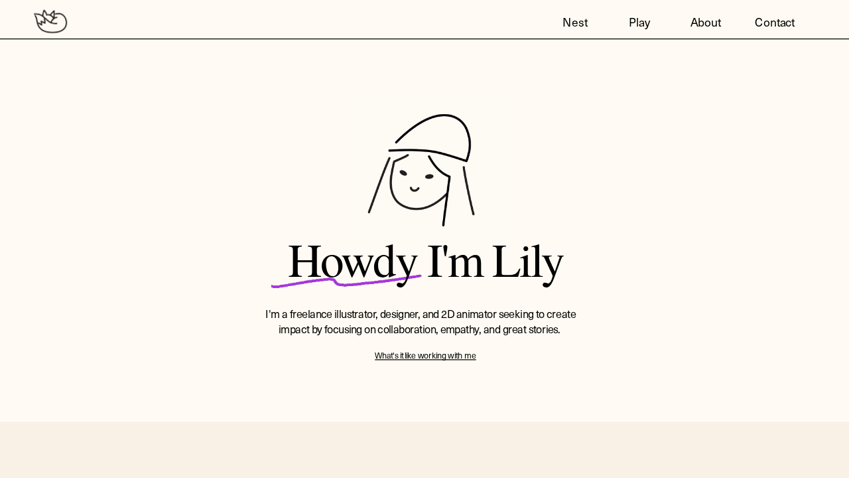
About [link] (705, 22)
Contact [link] (775, 22)
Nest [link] (575, 22)
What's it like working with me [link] (425, 355)
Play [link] (640, 22)
